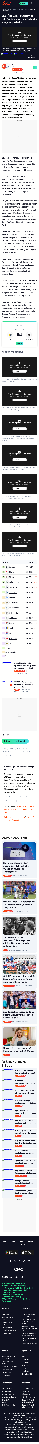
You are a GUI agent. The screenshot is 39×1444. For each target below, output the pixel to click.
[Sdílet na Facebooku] (3, 735)
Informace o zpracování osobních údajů (16, 1429)
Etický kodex (9, 1437)
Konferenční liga (15, 820)
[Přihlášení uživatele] (31, 3)
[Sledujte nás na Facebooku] (10, 1260)
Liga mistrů (20, 817)
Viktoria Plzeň (21, 806)
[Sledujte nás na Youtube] (28, 1260)
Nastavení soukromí (13, 1432)
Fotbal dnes (9, 817)
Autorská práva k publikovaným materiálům (19, 1424)
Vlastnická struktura (26, 1432)
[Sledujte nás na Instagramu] (15, 1260)
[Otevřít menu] (35, 3)
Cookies (31, 1429)
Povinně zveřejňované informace (23, 1437)
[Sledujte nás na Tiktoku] (24, 1260)
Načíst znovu (19, 41)
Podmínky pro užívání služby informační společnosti (19, 1427)
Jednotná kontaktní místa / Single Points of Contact (19, 1434)
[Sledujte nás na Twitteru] (19, 1260)
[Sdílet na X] (8, 735)
